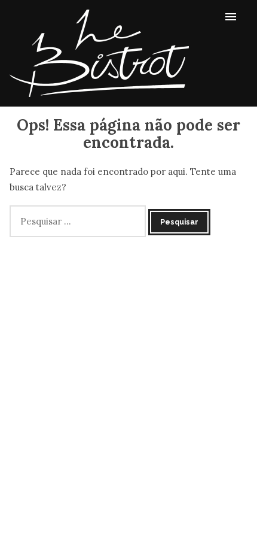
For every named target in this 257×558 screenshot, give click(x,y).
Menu (234, 16)
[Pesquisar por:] (79, 221)
